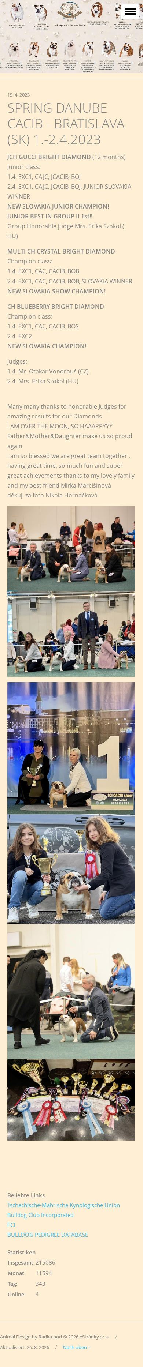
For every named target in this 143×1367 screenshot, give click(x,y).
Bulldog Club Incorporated (40, 1214)
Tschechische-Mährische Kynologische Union (63, 1205)
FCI (11, 1224)
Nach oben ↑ (77, 1347)
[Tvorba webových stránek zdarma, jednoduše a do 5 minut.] (107, 1337)
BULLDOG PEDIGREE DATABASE (47, 1234)
